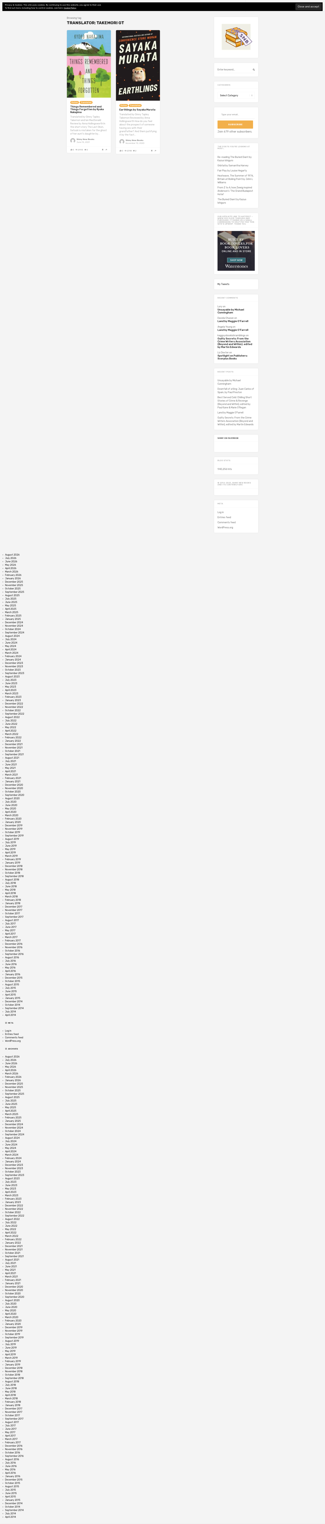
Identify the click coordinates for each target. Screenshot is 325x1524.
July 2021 (10, 761)
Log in (221, 512)
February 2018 (13, 900)
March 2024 (11, 652)
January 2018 (12, 903)
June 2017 (11, 927)
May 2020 (10, 808)
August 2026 (12, 554)
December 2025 (14, 581)
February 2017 (13, 940)
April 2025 (10, 609)
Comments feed (227, 522)
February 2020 (13, 818)
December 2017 (13, 906)
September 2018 (14, 876)
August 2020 (12, 798)
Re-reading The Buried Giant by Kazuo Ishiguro (235, 159)
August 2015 (12, 984)
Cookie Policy (70, 8)
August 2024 (12, 636)
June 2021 (11, 764)
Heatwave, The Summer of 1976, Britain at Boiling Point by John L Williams (236, 179)
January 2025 (13, 619)
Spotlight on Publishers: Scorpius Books (233, 357)
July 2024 (10, 639)
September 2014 (14, 1008)
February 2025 (13, 615)
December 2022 (14, 703)
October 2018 (12, 872)
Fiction (74, 102)
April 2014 (10, 1015)
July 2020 (10, 801)
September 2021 (14, 754)
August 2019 (12, 839)
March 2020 (11, 815)
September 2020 (14, 795)
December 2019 (14, 825)
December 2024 (14, 622)
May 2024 (10, 646)
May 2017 (10, 930)
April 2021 (10, 771)
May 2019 (10, 849)
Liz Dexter (223, 352)
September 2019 (14, 835)
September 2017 (14, 916)
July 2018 (10, 883)
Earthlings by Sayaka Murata (137, 109)
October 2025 (13, 588)
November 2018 (14, 869)
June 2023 (11, 683)
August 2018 (12, 879)
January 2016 (12, 974)
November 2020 (14, 788)
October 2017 (12, 913)
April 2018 (10, 893)
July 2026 (10, 558)
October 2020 (13, 791)
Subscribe (235, 124)
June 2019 (11, 845)
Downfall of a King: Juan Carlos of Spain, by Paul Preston (236, 391)
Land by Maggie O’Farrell (233, 321)
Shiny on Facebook (228, 438)
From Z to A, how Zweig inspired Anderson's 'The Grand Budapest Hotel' (235, 191)
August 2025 (12, 595)
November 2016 (14, 947)
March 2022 (11, 734)
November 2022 (14, 707)
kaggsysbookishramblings (231, 335)
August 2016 (12, 957)
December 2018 (14, 866)
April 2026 (10, 568)
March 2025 (11, 612)
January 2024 (13, 659)
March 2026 (11, 571)
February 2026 (13, 575)
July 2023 (10, 680)
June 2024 (11, 642)
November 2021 (14, 747)
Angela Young (225, 326)
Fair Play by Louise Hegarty (232, 170)
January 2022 (13, 740)
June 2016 (11, 964)
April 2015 (10, 994)
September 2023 (14, 673)
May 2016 (10, 967)
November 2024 (14, 625)
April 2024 (10, 649)
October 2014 (12, 1004)
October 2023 (13, 669)
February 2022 (13, 737)
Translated (86, 102)
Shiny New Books (85, 139)
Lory (220, 306)
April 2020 (10, 812)
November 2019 (14, 828)
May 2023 (10, 686)
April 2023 (10, 690)
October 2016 (12, 950)
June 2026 (11, 561)
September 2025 (14, 592)
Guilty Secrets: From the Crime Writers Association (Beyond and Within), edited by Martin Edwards (235, 342)
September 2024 (14, 632)
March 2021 (11, 774)
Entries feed (224, 517)
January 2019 (12, 862)
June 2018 (11, 886)
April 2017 (10, 933)
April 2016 (10, 971)
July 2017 (10, 923)
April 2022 (10, 730)
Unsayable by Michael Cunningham (231, 311)
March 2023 (11, 693)
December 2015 (14, 977)
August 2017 (12, 920)
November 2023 (14, 666)
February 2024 (13, 656)
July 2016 (10, 960)
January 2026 (13, 578)
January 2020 (13, 822)
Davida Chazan (226, 318)
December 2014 (14, 1001)
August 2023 (12, 676)
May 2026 (10, 565)
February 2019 (13, 859)
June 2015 (11, 991)
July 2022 (10, 720)
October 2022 (13, 710)
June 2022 (11, 724)
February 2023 (13, 696)
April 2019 (10, 852)
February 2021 (13, 778)
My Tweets (223, 284)
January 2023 (13, 700)
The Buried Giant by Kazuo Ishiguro (232, 201)
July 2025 (10, 598)
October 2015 (12, 981)
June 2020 (11, 805)
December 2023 (14, 663)
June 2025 (11, 602)
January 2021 (12, 781)
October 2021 (12, 751)
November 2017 (13, 910)
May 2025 (10, 605)
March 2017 (11, 937)
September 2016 (14, 954)
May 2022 (10, 727)
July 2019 (10, 842)
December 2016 (14, 944)
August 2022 (12, 717)
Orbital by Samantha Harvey (233, 165)
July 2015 (10, 988)
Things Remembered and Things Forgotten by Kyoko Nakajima (87, 109)
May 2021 (10, 768)
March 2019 (11, 856)
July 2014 (10, 1011)
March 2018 (11, 896)
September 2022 (14, 713)
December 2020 (14, 784)
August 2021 (12, 757)
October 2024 (13, 629)
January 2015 (12, 998)
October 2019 (12, 832)
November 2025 (14, 585)
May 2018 (10, 889)
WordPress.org (225, 527)
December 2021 (14, 744)
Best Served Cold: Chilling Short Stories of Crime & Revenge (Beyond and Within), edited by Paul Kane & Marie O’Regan (235, 402)
